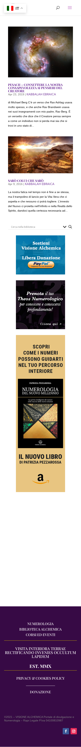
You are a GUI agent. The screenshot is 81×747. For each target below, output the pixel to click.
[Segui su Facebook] (66, 731)
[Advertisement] (40, 551)
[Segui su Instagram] (74, 731)
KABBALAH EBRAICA (41, 94)
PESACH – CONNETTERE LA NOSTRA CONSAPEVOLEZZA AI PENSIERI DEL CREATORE (35, 88)
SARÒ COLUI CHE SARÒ (25, 181)
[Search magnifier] (70, 227)
